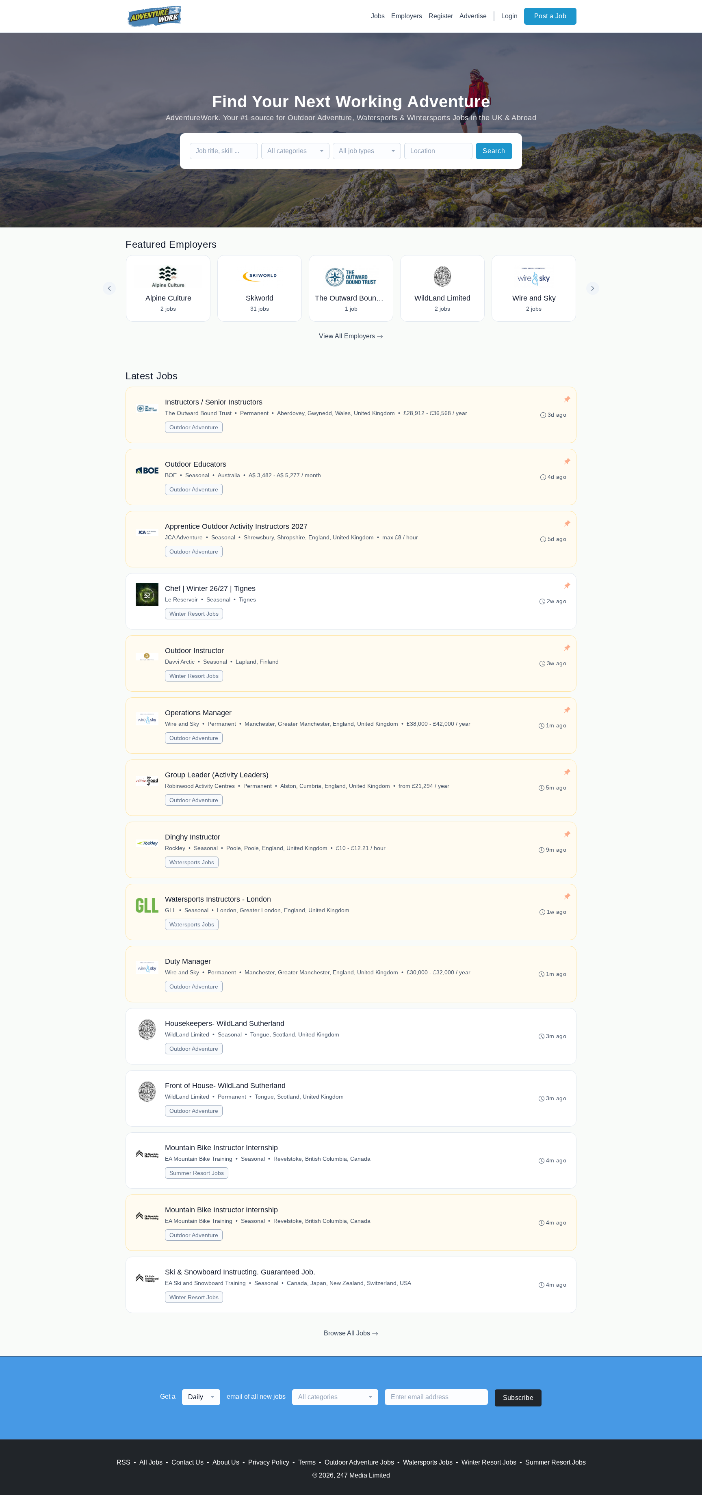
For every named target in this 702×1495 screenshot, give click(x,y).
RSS (123, 1462)
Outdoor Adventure (193, 427)
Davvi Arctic (180, 661)
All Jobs (150, 1462)
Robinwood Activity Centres (200, 786)
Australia (229, 475)
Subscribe (518, 1397)
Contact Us (187, 1462)
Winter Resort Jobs (194, 613)
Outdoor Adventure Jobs (359, 1462)
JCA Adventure (184, 537)
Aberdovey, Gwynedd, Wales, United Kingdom (336, 413)
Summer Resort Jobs (196, 1173)
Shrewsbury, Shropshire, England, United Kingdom (309, 537)
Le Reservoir (181, 599)
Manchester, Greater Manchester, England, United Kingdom (321, 723)
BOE (171, 475)
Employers (406, 16)
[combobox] (295, 151)
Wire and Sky (182, 723)
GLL (170, 910)
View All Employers (348, 336)
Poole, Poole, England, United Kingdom (276, 848)
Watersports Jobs (191, 862)
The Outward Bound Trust (198, 413)
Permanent (254, 413)
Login (509, 16)
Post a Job (550, 16)
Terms (307, 1462)
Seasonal (197, 475)
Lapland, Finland (257, 661)
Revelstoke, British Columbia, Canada (321, 1158)
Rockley (175, 848)
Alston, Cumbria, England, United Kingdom (335, 786)
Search (494, 150)
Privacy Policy (268, 1462)
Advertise (473, 16)
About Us (225, 1462)
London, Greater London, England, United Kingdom (283, 910)
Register (441, 16)
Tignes (247, 599)
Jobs (378, 16)
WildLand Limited (187, 1034)
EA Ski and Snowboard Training (205, 1283)
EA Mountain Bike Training (198, 1158)
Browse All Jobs (348, 1333)
